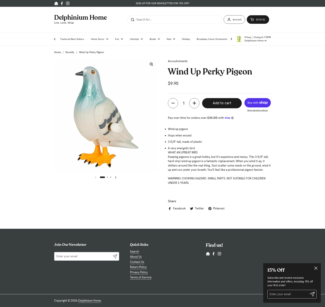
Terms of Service (140, 277)
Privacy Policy (139, 272)
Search (134, 251)
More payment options (257, 110)
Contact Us (137, 262)
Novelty (70, 52)
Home (57, 52)
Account (237, 19)
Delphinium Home (80, 17)
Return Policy (138, 267)
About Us (136, 256)
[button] (253, 39)
